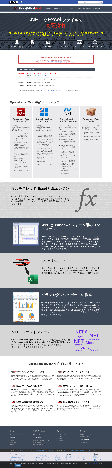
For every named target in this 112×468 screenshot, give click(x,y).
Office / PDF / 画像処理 (15, 457)
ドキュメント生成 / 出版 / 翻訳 (39, 456)
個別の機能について (38, 444)
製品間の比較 (13, 442)
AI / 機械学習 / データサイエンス (18, 460)
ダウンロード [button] (86, 8)
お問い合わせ (96, 8)
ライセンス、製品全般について (41, 440)
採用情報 (95, 460)
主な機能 (12, 440)
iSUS (56, 460)
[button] (21, 2)
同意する (18, 465)
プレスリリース (97, 459)
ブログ (79, 456)
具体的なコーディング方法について (42, 442)
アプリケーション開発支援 (16, 459)
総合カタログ (58, 459)
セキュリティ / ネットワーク (39, 459)
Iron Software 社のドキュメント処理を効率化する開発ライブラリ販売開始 (35, 450)
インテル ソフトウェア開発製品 (17, 456)
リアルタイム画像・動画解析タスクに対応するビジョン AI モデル (80, 450)
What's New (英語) (42, 75)
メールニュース (81, 457)
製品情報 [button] (48, 8)
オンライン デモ (60, 438)
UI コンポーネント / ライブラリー (40, 457)
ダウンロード (68, 457)
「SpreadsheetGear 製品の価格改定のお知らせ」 (53, 62)
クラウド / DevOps (37, 460)
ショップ (67, 459)
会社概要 (95, 456)
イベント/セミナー (81, 459)
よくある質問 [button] (68, 8)
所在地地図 (96, 457)
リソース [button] (77, 8)
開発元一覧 (57, 457)
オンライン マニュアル (62, 434)
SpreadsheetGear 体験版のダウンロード (51, 91)
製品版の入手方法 (84, 436)
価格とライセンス (58, 8)
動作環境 (12, 444)
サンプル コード (60, 436)
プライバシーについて (93, 463)
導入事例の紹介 (60, 440)
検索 (100, 2)
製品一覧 (57, 456)
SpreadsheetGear (25, 9)
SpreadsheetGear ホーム (16, 434)
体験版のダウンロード (85, 434)
